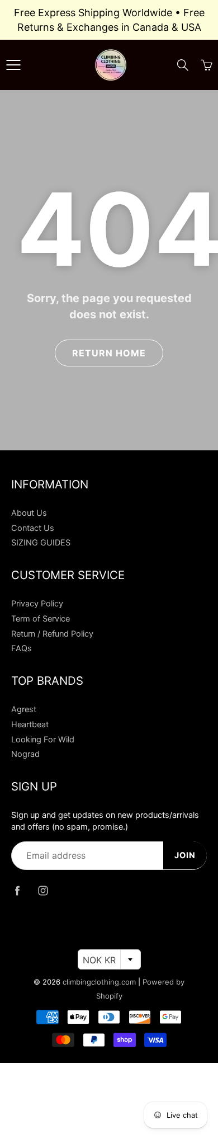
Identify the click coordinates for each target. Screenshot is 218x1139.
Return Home (109, 353)
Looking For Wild (42, 740)
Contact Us (32, 528)
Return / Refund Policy (52, 634)
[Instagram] (43, 891)
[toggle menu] (13, 65)
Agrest (23, 709)
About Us (29, 513)
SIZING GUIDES (40, 543)
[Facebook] (17, 891)
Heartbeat (30, 724)
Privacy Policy (37, 604)
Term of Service (40, 619)
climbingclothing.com (99, 981)
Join (185, 855)
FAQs (21, 648)
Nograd (25, 754)
